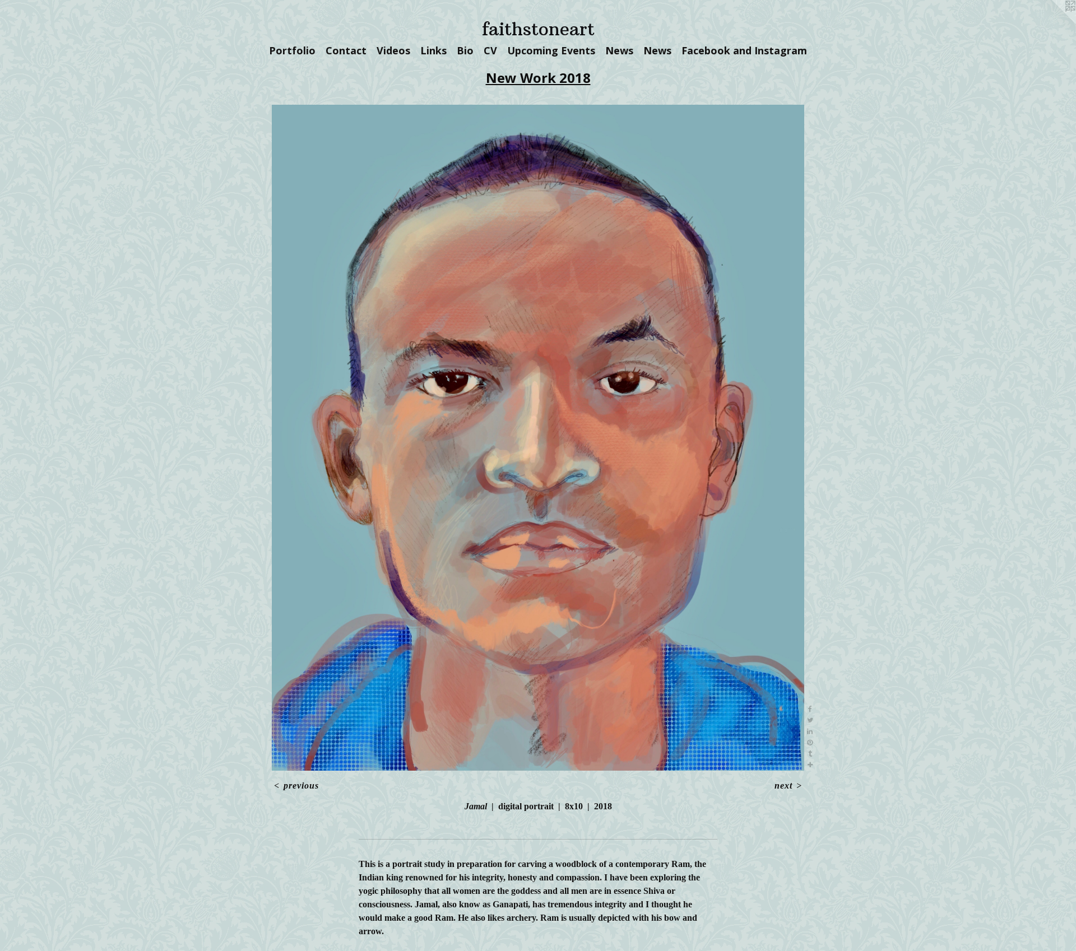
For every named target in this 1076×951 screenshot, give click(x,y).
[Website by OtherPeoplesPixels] (1053, 22)
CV (490, 50)
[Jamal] (538, 438)
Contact (346, 50)
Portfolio (292, 50)
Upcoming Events (551, 50)
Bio (465, 50)
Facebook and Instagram (744, 50)
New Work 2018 (538, 77)
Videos (393, 50)
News (619, 50)
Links (433, 50)
